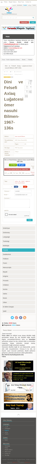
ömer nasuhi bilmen (20, 183)
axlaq (16, 181)
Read (14, 165)
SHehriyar (6, 228)
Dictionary (6, 232)
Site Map (7, 455)
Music (5, 298)
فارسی (14, 5)
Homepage (7, 446)
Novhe (5, 289)
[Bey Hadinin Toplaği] (18, 406)
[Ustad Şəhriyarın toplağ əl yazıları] (18, 397)
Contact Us (28, 2)
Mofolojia (6, 246)
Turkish (34, 5)
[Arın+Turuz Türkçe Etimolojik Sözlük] (18, 387)
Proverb (5, 280)
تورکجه (29, 5)
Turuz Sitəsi (7, 330)
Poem (5, 263)
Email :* (6, 194)
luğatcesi (27, 181)
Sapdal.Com (15, 462)
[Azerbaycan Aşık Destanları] (18, 377)
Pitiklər (5, 2)
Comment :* (7, 198)
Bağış (8, 36)
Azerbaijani (19, 5)
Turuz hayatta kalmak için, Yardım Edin (18, 169)
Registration (24, 22)
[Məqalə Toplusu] (18, 29)
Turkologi (6, 241)
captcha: (6, 210)
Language (6, 237)
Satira (5, 294)
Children (6, 285)
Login (32, 22)
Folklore (5, 259)
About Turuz (21, 2)
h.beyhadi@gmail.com (11, 44)
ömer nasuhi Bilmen (20, 136)
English (25, 5)
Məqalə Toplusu (13, 2)
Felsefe (30, 59)
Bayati (5, 272)
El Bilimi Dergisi (8, 307)
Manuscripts (7, 267)
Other (5, 302)
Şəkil (4, 311)
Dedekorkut (7, 254)
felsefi (23, 181)
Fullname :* (7, 191)
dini (20, 181)
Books (23, 59)
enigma (5, 276)
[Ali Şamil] (18, 366)
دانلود (22, 165)
